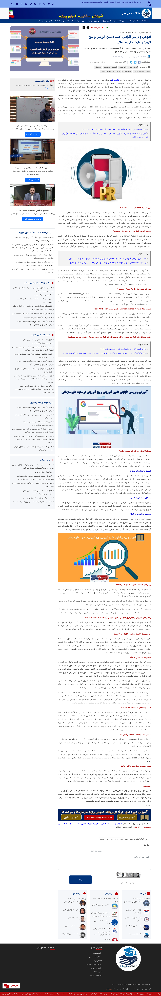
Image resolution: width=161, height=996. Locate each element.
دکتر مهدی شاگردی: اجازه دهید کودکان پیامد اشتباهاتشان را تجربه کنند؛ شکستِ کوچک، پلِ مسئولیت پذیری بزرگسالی (34, 389)
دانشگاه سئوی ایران (139, 56)
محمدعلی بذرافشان (71, 901)
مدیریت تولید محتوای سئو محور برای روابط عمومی (78, 823)
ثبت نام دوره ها (73, 20)
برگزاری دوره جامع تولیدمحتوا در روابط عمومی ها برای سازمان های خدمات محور (114, 129)
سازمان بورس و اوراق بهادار (100, 912)
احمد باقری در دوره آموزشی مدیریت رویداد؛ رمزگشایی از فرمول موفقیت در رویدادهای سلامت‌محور (108, 258)
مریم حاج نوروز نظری (70, 909)
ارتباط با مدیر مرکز (45, 20)
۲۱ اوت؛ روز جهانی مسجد (43, 295)
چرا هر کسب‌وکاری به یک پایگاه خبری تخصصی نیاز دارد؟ (123, 349)
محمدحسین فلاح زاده (70, 933)
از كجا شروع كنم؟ (33, 179)
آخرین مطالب (45, 460)
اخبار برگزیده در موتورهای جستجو (37, 282)
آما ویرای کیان (110, 989)
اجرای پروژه (106, 20)
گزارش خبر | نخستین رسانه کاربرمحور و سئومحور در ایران (130, 984)
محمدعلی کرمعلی (71, 925)
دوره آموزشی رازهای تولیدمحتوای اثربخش (32, 125)
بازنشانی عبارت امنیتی (128, 882)
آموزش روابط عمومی (110, 67)
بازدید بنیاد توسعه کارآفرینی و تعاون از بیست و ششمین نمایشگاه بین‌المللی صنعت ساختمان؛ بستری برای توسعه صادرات (33, 378)
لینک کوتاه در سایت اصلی (134, 839)
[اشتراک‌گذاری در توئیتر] (134, 62)
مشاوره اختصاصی (120, 20)
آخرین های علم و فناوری (41, 334)
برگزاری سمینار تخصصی (90, 20)
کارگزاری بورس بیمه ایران (101, 904)
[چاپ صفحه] (87, 27)
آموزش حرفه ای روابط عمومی (128, 67)
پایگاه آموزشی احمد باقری (133, 901)
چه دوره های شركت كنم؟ (33, 219)
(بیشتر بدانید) (49, 88)
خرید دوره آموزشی (32, 134)
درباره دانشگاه (59, 20)
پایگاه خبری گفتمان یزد (133, 925)
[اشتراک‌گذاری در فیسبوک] (138, 62)
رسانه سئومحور (127, 71)
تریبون (107, 939)
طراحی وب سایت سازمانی (111, 823)
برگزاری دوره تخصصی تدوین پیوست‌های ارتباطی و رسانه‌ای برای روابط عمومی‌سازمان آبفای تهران (108, 262)
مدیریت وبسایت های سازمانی (110, 71)
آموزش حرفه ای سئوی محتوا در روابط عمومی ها (33, 167)
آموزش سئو (133, 20)
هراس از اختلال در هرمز (43, 472)
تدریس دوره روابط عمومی (142, 71)
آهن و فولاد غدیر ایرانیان (101, 928)
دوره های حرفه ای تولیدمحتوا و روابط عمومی (32, 210)
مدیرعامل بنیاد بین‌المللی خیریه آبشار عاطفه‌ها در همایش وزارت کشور (117, 2)
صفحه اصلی (145, 20)
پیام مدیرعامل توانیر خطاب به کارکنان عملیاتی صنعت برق (32, 313)
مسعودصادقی (73, 917)
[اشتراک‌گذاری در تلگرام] (130, 62)
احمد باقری (98, 67)
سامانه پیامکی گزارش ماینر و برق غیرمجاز (37, 317)
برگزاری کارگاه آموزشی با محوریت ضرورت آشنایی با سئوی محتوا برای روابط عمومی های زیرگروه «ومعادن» (105, 353)
